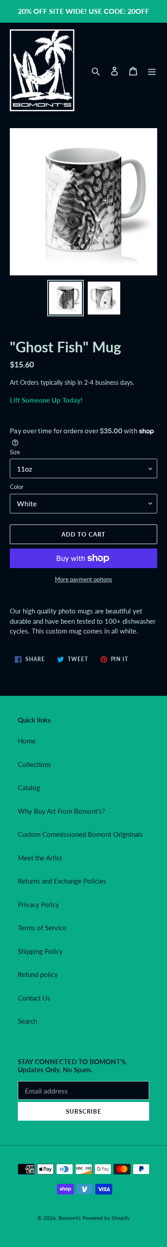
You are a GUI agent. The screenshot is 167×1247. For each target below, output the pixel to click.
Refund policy (38, 974)
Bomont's (69, 1218)
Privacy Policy (38, 904)
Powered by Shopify (106, 1218)
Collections (34, 764)
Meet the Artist (40, 858)
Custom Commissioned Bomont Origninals (80, 834)
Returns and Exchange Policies (62, 881)
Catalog (29, 787)
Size (15, 452)
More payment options (83, 579)
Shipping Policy (40, 951)
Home (27, 741)
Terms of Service (42, 928)
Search (27, 1021)
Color (17, 486)
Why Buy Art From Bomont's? (61, 811)
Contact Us (34, 998)
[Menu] (152, 70)
